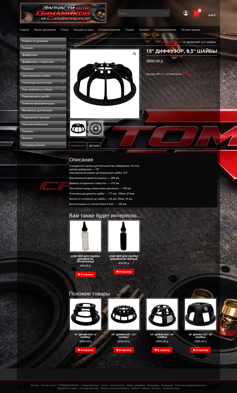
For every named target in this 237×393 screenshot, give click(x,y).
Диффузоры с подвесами (38, 61)
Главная (24, 29)
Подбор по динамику (35, 41)
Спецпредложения (165, 29)
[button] (135, 54)
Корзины (27, 131)
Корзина (145, 388)
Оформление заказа (67, 388)
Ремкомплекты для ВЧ (36, 96)
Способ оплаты (117, 385)
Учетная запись (48, 385)
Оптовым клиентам (109, 29)
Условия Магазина (90, 385)
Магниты (27, 138)
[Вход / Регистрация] (185, 13)
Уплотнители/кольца (35, 124)
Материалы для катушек (37, 110)
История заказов (190, 29)
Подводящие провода (36, 117)
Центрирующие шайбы (36, 75)
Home (161, 42)
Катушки (27, 48)
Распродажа (153, 385)
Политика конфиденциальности (191, 385)
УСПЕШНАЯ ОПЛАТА (68, 385)
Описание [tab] (78, 145)
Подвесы (28, 68)
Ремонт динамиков (45, 29)
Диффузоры (30, 54)
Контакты (144, 29)
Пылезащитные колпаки (37, 82)
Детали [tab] (94, 145)
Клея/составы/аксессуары (38, 103)
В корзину (87, 274)
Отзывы (129, 29)
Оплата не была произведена (115, 388)
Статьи (65, 29)
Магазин (35, 385)
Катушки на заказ (83, 29)
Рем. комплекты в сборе (37, 89)
